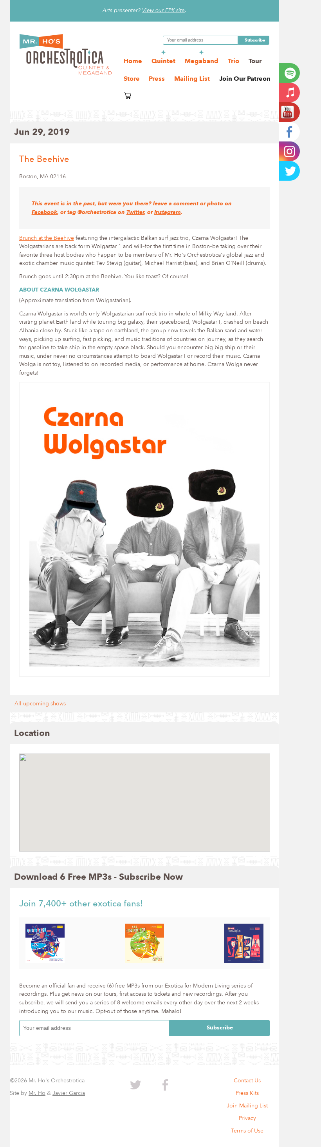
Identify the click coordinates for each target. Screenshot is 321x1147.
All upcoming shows (40, 703)
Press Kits (247, 1093)
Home (133, 61)
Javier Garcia (68, 1093)
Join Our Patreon (245, 78)
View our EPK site (163, 10)
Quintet (163, 61)
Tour (255, 61)
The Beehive (44, 159)
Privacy (247, 1118)
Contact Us (247, 1080)
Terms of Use (247, 1130)
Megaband (201, 61)
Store (132, 78)
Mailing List (192, 78)
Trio (233, 61)
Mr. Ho (37, 1093)
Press (157, 78)
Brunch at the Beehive (46, 238)
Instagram (167, 212)
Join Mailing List (247, 1105)
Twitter (135, 212)
